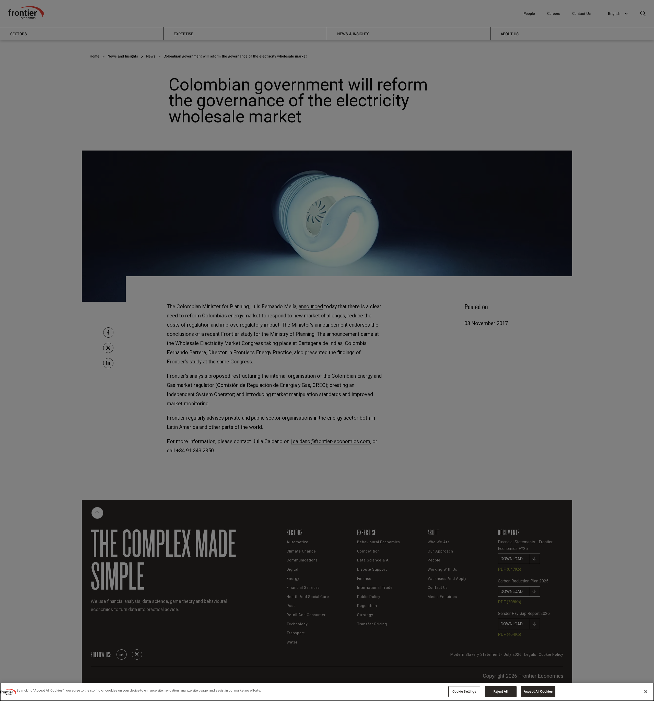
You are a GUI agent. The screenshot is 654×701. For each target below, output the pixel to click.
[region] (327, 692)
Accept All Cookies (538, 691)
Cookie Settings (464, 691)
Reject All (501, 691)
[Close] (645, 691)
